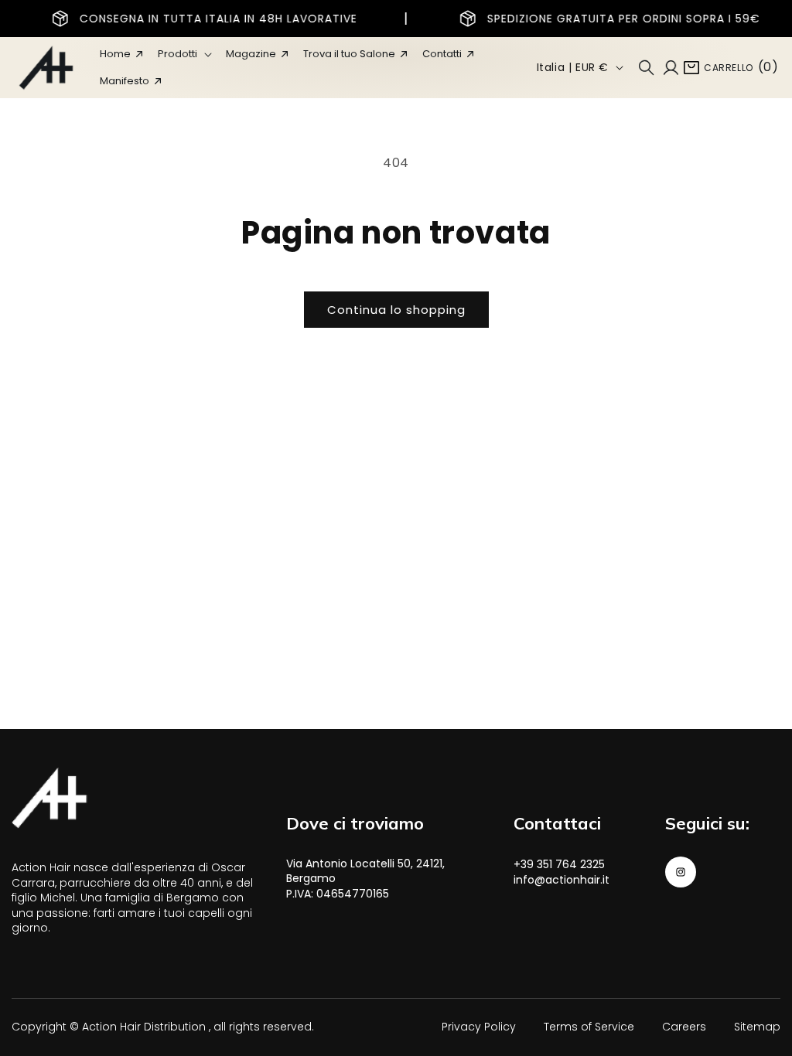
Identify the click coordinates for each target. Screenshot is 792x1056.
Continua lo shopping (396, 309)
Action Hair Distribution (144, 1026)
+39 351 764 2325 (559, 864)
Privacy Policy (479, 1026)
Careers (684, 1026)
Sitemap (757, 1026)
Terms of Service (589, 1026)
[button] (184, 54)
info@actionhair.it (561, 879)
